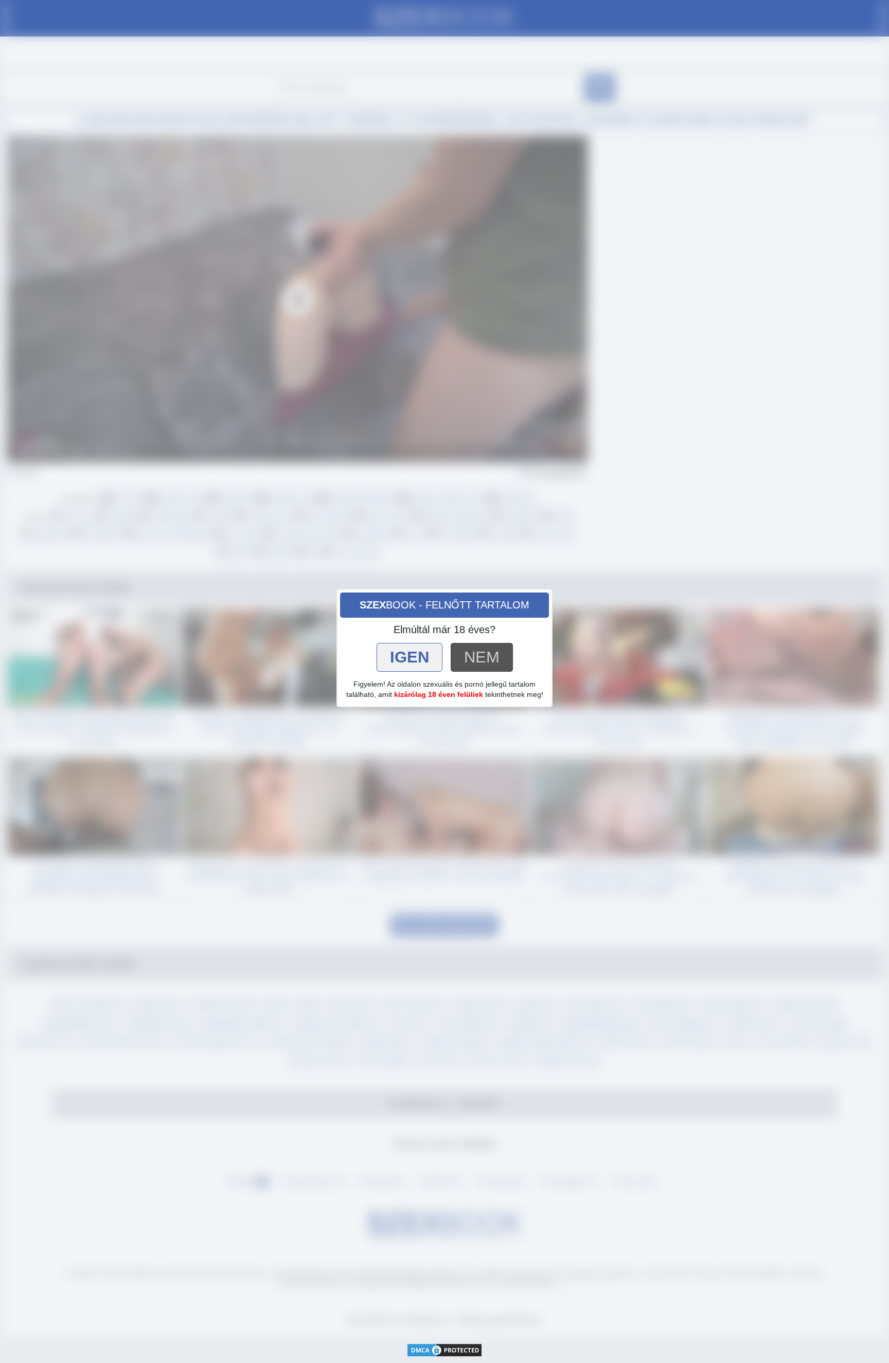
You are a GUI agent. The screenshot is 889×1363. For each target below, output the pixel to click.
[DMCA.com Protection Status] (444, 1349)
